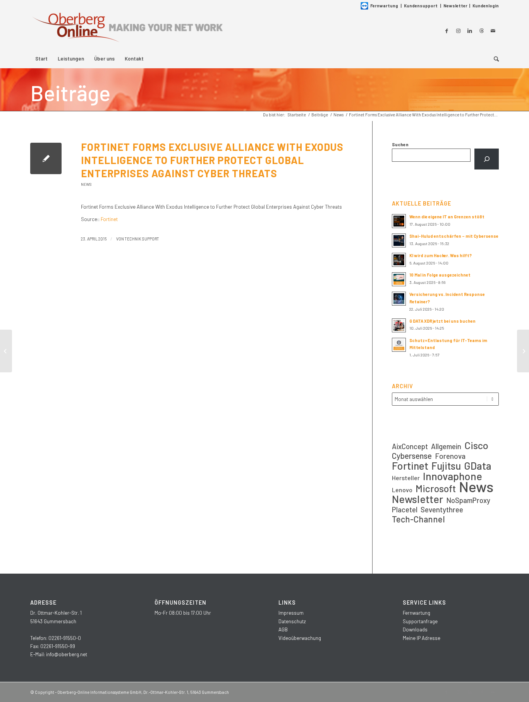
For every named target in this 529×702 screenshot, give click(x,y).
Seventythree (442, 509)
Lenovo (402, 489)
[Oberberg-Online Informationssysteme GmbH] (127, 30)
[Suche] (494, 58)
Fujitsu (446, 466)
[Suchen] (486, 159)
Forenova (450, 456)
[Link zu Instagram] (458, 30)
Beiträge (70, 92)
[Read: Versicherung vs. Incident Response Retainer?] (399, 299)
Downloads (415, 629)
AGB (283, 629)
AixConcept (410, 446)
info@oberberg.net (66, 654)
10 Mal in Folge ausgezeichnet (440, 274)
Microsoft (436, 488)
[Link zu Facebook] (446, 30)
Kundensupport (421, 5)
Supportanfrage (420, 621)
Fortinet (109, 219)
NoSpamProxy (468, 500)
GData (477, 466)
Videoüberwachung (299, 638)
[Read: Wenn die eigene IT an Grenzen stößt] (399, 221)
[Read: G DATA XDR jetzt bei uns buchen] (399, 325)
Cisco (476, 445)
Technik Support (142, 238)
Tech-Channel (418, 519)
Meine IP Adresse (421, 638)
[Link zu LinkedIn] (470, 30)
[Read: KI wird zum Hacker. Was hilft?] (399, 260)
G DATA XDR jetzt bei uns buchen (442, 320)
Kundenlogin (485, 5)
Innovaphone (452, 476)
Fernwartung (384, 5)
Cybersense (412, 455)
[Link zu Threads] (481, 30)
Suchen (400, 144)
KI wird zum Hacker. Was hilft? (440, 255)
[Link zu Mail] (493, 30)
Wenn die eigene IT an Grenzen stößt (446, 216)
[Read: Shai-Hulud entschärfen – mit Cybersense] (399, 240)
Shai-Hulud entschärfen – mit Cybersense (453, 236)
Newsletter (455, 5)
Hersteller (406, 477)
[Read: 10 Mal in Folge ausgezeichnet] (399, 279)
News (86, 184)
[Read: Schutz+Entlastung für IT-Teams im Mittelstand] (399, 345)
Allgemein (446, 446)
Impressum (291, 613)
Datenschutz (292, 621)
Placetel (404, 509)
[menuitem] (41, 58)
